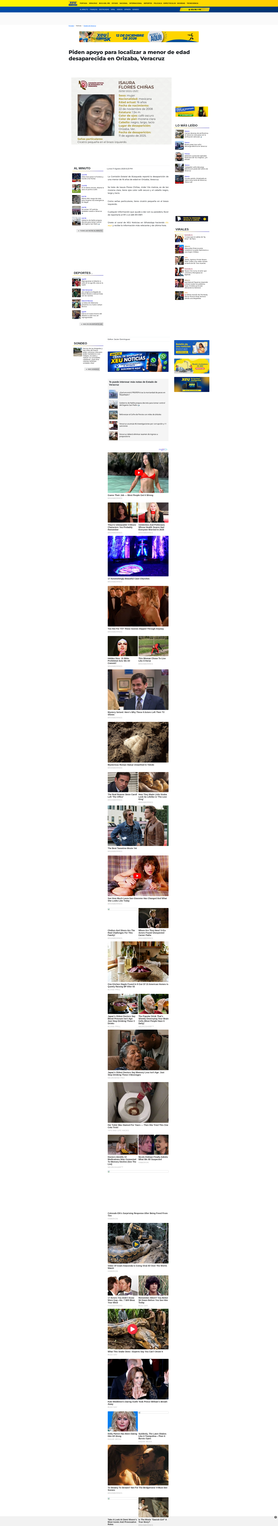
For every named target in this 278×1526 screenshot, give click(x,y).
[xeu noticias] (73, 3)
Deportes (148, 3)
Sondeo (135, 9)
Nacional (124, 3)
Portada (83, 3)
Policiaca (158, 3)
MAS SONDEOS (93, 369)
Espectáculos (169, 3)
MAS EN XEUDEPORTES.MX (92, 324)
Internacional (135, 3)
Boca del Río (104, 3)
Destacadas (104, 9)
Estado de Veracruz (90, 26)
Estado (115, 3)
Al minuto (84, 9)
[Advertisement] (89, 251)
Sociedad (181, 3)
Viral (113, 9)
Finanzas (93, 9)
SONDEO (80, 343)
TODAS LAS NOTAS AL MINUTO (91, 231)
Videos (119, 9)
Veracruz (93, 3)
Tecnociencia (192, 3)
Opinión (127, 9)
